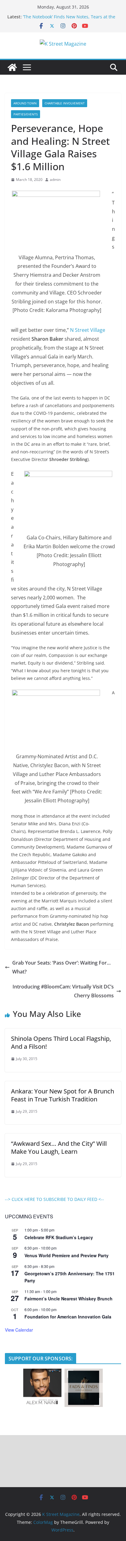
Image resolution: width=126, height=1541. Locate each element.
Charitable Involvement (65, 103)
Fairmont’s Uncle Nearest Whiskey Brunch (68, 1298)
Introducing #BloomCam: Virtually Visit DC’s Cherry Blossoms (63, 991)
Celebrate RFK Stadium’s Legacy (58, 1237)
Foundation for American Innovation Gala (67, 1317)
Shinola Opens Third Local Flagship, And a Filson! (61, 1042)
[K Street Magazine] (12, 67)
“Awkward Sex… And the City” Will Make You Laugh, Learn (59, 1147)
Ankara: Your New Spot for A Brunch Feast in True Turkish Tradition (62, 1095)
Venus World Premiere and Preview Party (66, 1255)
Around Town (25, 103)
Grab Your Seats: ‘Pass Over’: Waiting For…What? (61, 967)
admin (55, 179)
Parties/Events (25, 114)
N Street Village (87, 330)
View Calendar (19, 1330)
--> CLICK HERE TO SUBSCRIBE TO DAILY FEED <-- (54, 1199)
